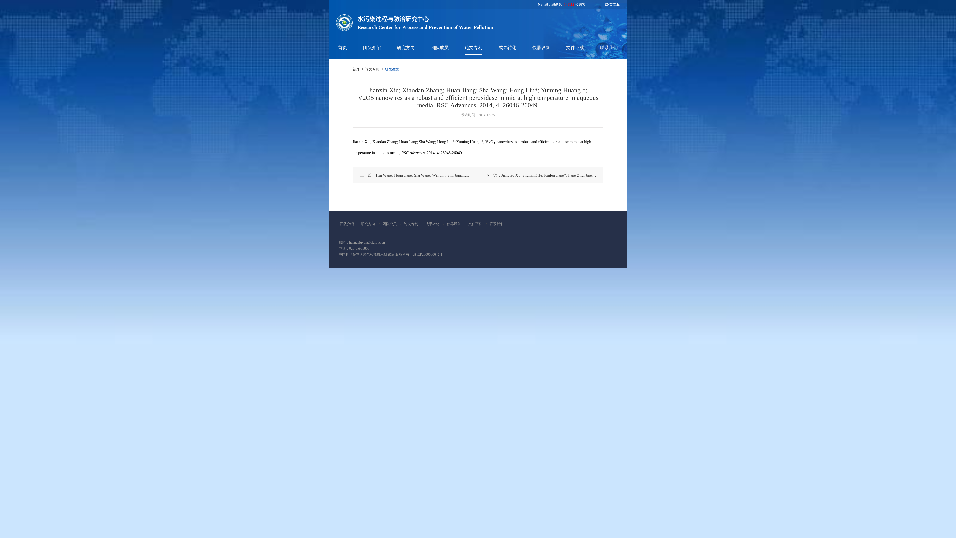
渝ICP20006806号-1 (427, 254)
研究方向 (406, 47)
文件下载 (575, 47)
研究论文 (392, 69)
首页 (342, 47)
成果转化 (507, 47)
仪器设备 (541, 47)
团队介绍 (372, 47)
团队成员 (440, 47)
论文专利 (473, 47)
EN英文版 (612, 4)
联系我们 (609, 47)
